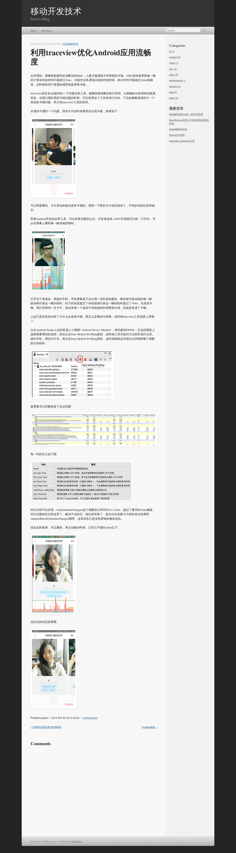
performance (90, 717)
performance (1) (177, 80)
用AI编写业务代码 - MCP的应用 (186, 114)
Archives (46, 31)
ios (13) (173, 68)
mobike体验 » (149, 727)
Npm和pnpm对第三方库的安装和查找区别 (189, 121)
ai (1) (172, 51)
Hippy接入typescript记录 (182, 141)
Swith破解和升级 (178, 129)
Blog (33, 31)
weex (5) (173, 98)
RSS (203, 30)
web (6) (173, 92)
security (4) (175, 86)
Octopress (76, 841)
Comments (70, 44)
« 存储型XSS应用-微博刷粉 (46, 727)
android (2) (174, 57)
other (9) (173, 74)
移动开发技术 (56, 11)
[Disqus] (94, 791)
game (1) (174, 63)
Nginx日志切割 (177, 135)
